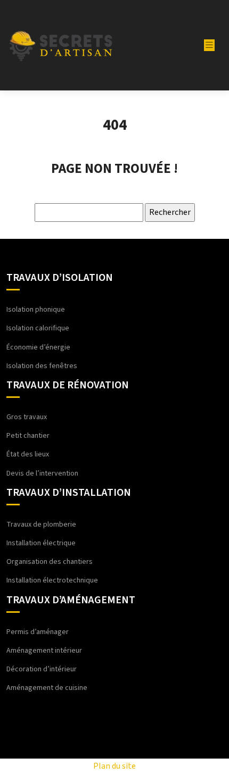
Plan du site (114, 766)
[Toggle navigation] (209, 45)
